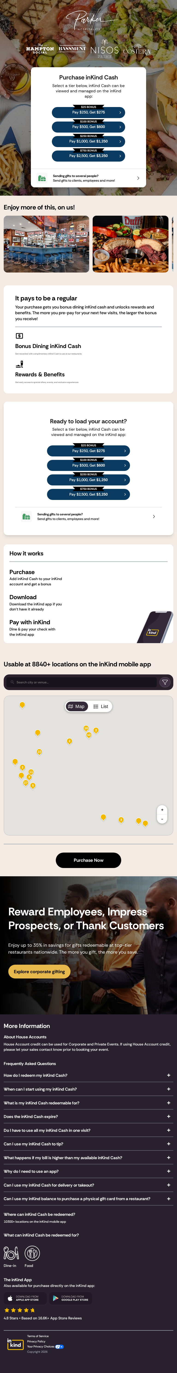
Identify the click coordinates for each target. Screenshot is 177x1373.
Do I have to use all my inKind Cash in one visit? (47, 1130)
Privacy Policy (36, 1341)
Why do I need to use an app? (31, 1171)
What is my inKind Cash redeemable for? (41, 1103)
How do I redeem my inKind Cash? (35, 1075)
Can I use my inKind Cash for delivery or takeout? (49, 1185)
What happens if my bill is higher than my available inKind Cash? (63, 1158)
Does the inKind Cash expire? (31, 1116)
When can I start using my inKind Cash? (40, 1089)
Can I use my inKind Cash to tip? (33, 1144)
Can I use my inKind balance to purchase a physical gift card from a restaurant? (77, 1199)
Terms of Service (38, 1336)
